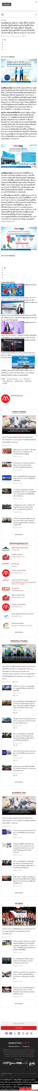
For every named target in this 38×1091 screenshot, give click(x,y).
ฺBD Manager (15, 564)
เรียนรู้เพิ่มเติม (31, 1089)
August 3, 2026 (17, 693)
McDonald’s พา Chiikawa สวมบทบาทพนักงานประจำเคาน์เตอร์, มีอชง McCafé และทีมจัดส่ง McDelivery (24, 465)
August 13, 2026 (18, 742)
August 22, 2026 (7, 445)
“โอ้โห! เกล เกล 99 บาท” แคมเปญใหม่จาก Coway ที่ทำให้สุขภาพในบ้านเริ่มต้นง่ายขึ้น (23, 688)
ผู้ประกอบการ (27, 379)
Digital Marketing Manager (20, 548)
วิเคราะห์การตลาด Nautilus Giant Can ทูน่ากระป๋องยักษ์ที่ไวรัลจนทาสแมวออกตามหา (24, 753)
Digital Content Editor (18, 595)
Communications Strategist (20, 580)
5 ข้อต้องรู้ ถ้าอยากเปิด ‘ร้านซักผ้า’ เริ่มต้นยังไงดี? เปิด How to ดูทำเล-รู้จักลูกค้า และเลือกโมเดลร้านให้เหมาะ (23, 507)
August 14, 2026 (7, 681)
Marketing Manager (18, 623)
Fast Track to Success (12, 379)
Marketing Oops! (16, 36)
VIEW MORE (18, 534)
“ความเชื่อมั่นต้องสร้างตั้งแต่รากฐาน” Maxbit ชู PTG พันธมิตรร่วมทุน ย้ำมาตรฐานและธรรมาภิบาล (23, 961)
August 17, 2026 (18, 854)
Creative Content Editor (19, 570)
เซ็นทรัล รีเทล (28, 381)
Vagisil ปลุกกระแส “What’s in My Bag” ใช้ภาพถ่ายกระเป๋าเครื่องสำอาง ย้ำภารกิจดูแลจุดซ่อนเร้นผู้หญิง (24, 452)
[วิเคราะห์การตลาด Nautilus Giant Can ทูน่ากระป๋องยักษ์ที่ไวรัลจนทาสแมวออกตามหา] (6, 752)
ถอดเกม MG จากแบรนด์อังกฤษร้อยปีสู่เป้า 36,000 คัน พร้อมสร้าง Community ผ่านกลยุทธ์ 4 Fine (24, 768)
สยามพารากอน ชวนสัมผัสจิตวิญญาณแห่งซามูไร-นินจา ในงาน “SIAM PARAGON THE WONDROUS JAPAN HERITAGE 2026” (18, 931)
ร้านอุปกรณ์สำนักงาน (7, 381)
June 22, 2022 (6, 36)
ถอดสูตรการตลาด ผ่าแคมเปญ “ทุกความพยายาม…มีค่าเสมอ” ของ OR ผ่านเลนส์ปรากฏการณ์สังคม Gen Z (24, 721)
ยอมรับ (22, 1089)
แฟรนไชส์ (4, 383)
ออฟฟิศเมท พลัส (19, 381)
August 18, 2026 (18, 758)
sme (21, 379)
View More (18, 632)
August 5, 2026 (17, 725)
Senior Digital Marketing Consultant (23, 614)
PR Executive (15, 588)
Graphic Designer (17, 554)
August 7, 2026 (17, 885)
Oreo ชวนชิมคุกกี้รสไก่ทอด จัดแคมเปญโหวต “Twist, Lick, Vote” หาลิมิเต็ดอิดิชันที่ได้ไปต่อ (24, 478)
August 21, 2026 (18, 456)
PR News (3, 19)
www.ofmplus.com (8, 221)
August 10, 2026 (18, 773)
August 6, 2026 (17, 710)
